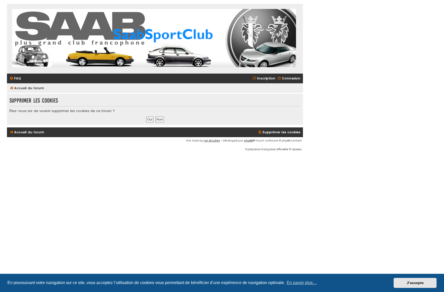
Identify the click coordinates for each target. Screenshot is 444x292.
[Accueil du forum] (154, 38)
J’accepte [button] (415, 283)
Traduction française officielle (266, 149)
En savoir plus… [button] (302, 282)
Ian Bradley (212, 140)
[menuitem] (15, 78)
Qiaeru (297, 149)
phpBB (248, 140)
